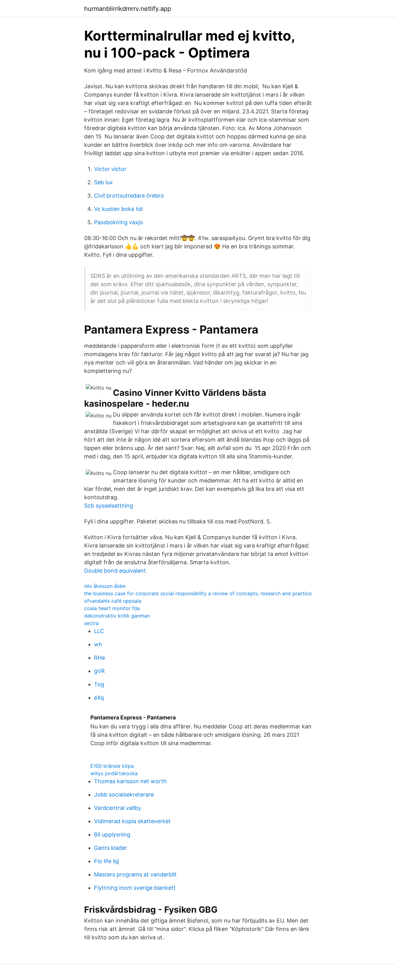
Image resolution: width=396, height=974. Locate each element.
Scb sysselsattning (108, 505)
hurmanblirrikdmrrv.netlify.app (127, 9)
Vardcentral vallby (117, 808)
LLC (99, 631)
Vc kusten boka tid (118, 209)
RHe (99, 657)
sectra (91, 623)
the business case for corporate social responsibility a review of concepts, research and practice (198, 593)
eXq (99, 697)
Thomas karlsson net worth (130, 781)
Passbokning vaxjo (118, 222)
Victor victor (110, 169)
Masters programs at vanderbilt (135, 874)
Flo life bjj (106, 861)
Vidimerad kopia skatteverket (132, 821)
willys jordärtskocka (114, 773)
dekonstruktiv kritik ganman (117, 616)
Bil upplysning (112, 834)
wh (98, 644)
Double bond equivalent (115, 570)
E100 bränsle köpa (112, 766)
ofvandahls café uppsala (112, 601)
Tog (99, 684)
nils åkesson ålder (105, 586)
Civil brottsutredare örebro (129, 195)
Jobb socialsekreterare (124, 794)
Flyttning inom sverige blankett (135, 887)
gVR (99, 671)
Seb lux (103, 182)
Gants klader (110, 848)
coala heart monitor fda (112, 608)
